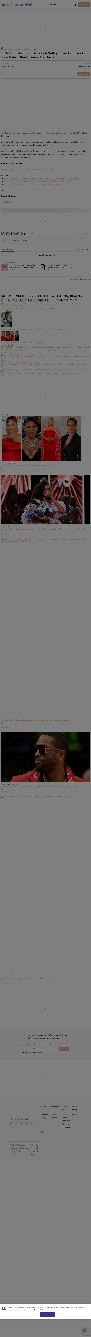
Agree (48, 1315)
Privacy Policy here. (41, 1310)
